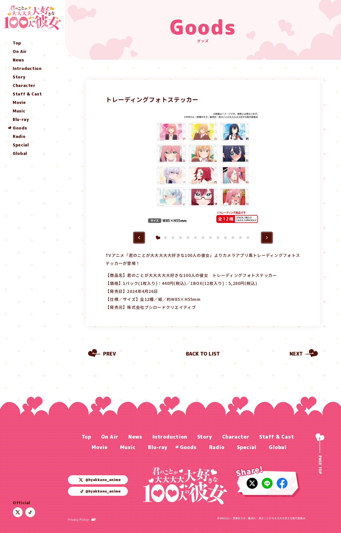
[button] (139, 238)
